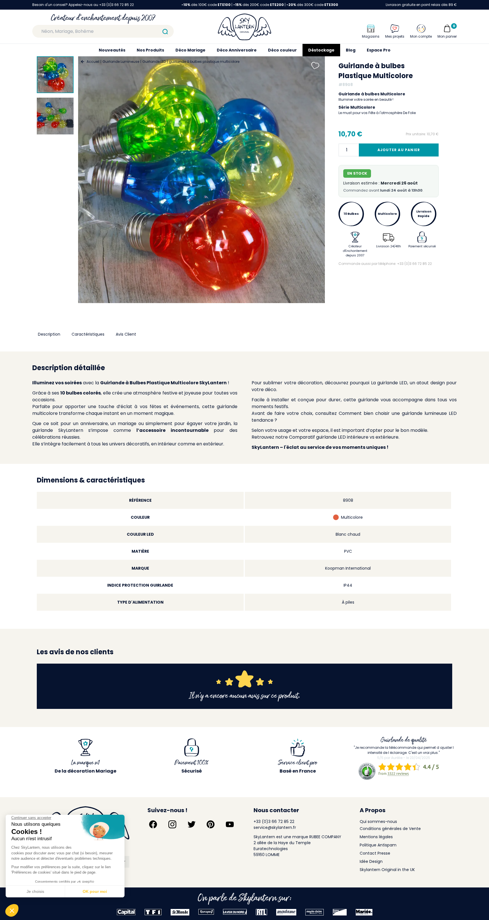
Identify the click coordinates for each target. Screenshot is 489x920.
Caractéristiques (88, 334)
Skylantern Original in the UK (387, 869)
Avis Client (126, 334)
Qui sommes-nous (378, 821)
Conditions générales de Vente (390, 828)
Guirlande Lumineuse (120, 61)
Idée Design (371, 861)
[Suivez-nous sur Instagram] (172, 824)
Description (49, 334)
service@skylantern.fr (275, 827)
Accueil (93, 61)
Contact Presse (375, 853)
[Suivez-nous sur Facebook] (153, 824)
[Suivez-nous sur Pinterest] (210, 824)
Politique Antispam (378, 845)
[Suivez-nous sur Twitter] (191, 824)
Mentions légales (376, 837)
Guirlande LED (154, 61)
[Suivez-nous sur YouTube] (229, 824)
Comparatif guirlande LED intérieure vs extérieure (343, 437)
